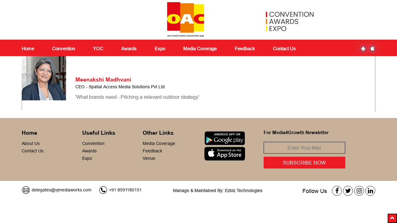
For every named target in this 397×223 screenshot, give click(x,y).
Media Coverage (200, 48)
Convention (93, 143)
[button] (392, 218)
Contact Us (284, 48)
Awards (89, 150)
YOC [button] (98, 48)
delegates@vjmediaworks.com (61, 189)
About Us (31, 143)
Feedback (152, 150)
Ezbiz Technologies (243, 190)
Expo (87, 158)
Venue (149, 158)
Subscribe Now (304, 162)
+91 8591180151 (125, 189)
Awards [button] (129, 48)
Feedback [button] (245, 48)
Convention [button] (63, 48)
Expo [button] (160, 48)
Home (28, 48)
